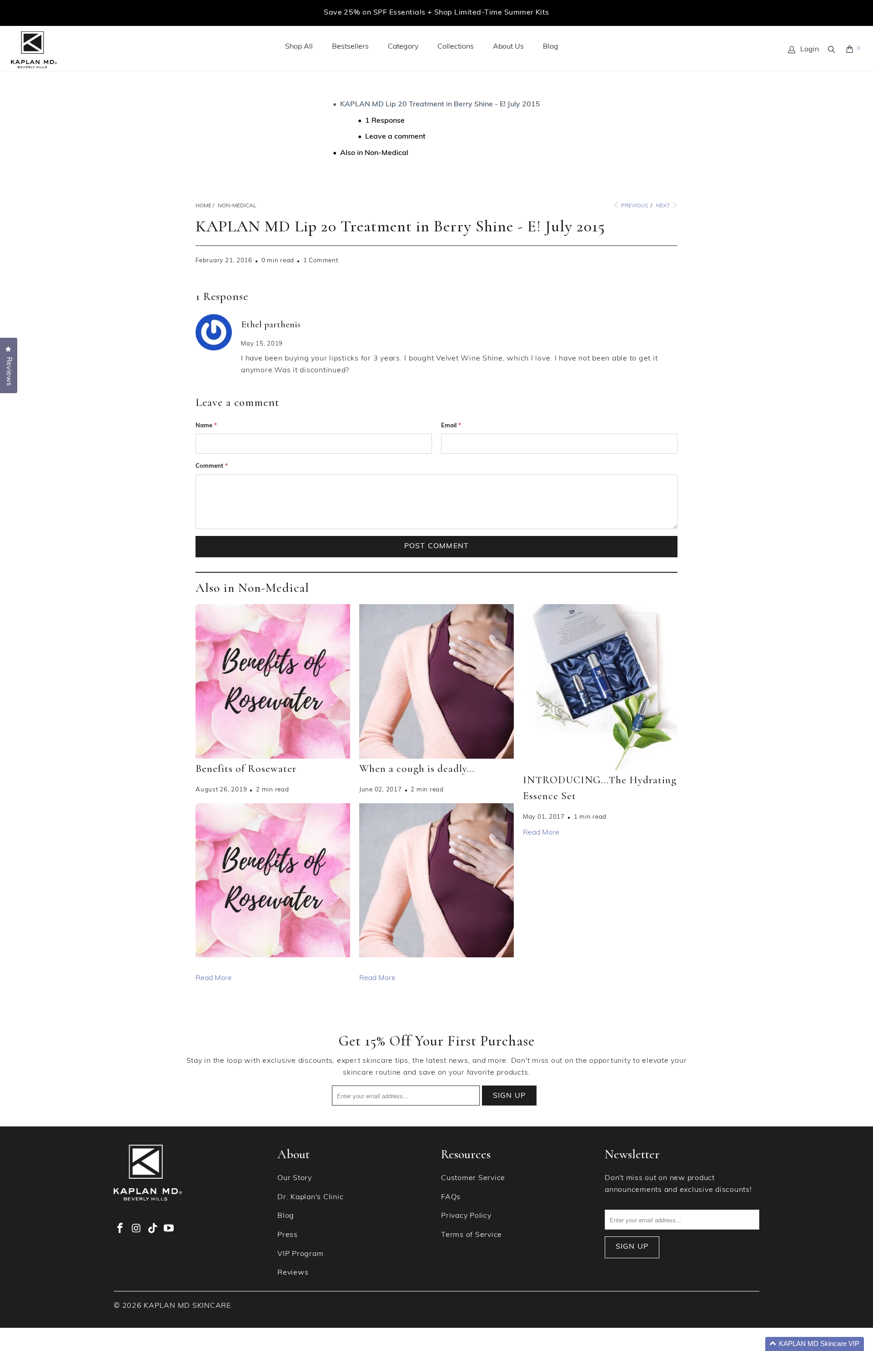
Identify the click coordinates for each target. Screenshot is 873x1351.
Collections (455, 46)
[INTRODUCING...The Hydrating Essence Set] (600, 687)
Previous (634, 206)
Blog (550, 46)
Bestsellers (350, 46)
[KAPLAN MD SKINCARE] (34, 50)
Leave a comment (395, 136)
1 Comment (320, 261)
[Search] (832, 49)
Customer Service (473, 1178)
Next (663, 206)
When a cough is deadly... (417, 768)
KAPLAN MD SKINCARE (187, 1306)
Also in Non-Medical (374, 153)
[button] (814, 1344)
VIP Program (300, 1254)
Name (206, 426)
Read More (214, 978)
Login (809, 49)
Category (403, 46)
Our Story (294, 1178)
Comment (212, 466)
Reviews (292, 1272)
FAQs (451, 1197)
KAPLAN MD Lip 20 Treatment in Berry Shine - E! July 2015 (440, 104)
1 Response (385, 121)
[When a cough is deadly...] (436, 681)
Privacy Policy (466, 1216)
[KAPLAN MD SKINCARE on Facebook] (120, 1229)
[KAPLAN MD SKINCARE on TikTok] (153, 1229)
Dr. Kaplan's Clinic (310, 1197)
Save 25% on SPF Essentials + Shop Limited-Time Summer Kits (436, 12)
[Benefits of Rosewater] (273, 681)
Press (287, 1235)
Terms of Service (471, 1235)
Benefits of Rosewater (246, 768)
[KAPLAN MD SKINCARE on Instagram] (137, 1229)
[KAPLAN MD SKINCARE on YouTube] (169, 1229)
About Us (508, 46)
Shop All (299, 46)
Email (451, 426)
